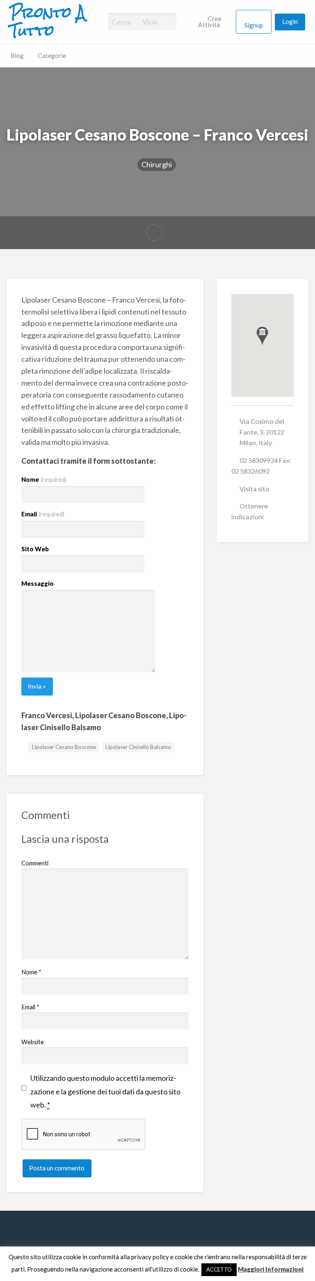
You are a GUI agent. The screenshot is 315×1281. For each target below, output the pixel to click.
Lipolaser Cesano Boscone (64, 747)
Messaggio (37, 583)
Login (290, 21)
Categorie (52, 55)
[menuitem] (213, 22)
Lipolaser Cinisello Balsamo (138, 747)
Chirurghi (157, 164)
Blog (17, 55)
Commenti (34, 863)
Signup (253, 25)
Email (42, 514)
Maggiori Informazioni (271, 1269)
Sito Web (35, 549)
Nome (43, 479)
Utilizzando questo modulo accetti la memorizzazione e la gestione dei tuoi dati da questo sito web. (105, 1091)
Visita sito (254, 489)
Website (32, 1041)
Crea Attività (209, 22)
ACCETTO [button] (219, 1269)
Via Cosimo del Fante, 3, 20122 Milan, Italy (262, 431)
